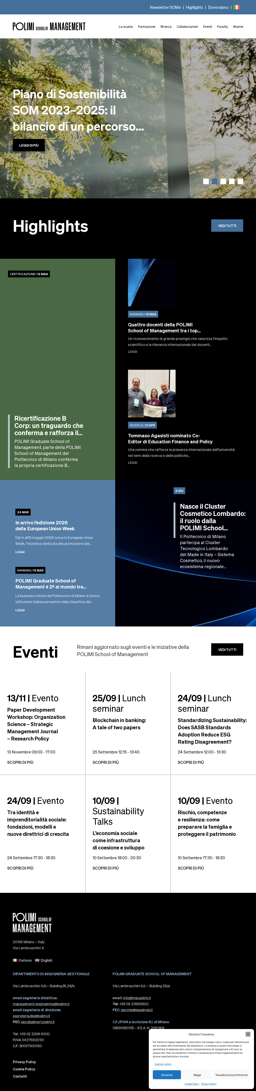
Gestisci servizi (163, 1064)
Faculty (222, 26)
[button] (248, 1034)
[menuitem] (237, 7)
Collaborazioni (187, 26)
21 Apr (142, 425)
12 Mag (29, 274)
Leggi (132, 352)
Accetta (166, 1075)
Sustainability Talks (118, 810)
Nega (197, 1075)
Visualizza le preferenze (231, 1075)
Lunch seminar (119, 702)
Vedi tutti (227, 225)
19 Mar (30, 570)
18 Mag (143, 314)
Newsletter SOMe (165, 7)
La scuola (126, 26)
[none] (237, 7)
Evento (33, 697)
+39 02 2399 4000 (31, 1033)
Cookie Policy (192, 1083)
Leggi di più (28, 157)
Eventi (207, 26)
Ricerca (166, 26)
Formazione (146, 26)
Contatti (20, 1076)
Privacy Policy (208, 1083)
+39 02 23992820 (130, 1003)
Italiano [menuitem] (25, 960)
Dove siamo (218, 7)
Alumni (238, 26)
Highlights (194, 7)
